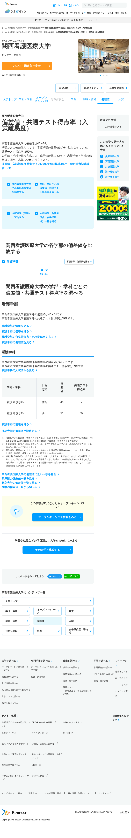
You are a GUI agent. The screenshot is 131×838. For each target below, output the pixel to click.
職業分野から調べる (72, 674)
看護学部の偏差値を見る (78, 261)
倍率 (39, 630)
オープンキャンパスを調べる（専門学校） (46, 668)
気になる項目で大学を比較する (16, 690)
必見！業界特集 (38, 677)
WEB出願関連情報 (11, 75)
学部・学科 (11, 611)
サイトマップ (105, 793)
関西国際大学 (112, 161)
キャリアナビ (38, 733)
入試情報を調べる (10, 683)
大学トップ (11, 601)
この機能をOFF (113, 126)
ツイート (56, 576)
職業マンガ (77, 690)
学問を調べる (101, 660)
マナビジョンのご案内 (12, 793)
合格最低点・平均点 (78, 631)
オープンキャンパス (46, 611)
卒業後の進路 (117, 88)
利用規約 (32, 793)
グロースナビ (38, 776)
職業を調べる (70, 660)
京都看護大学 (112, 166)
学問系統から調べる (103, 667)
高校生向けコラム (10, 703)
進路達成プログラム (11, 765)
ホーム (4, 28)
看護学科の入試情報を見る (18, 370)
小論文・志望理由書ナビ (43, 744)
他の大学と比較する (47, 549)
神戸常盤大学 (112, 171)
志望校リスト (121, 671)
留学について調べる (11, 696)
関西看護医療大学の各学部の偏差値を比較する (21, 188)
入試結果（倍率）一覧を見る (21, 215)
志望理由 (64, 88)
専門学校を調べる (57, 13)
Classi (35, 765)
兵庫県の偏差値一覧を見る (18, 478)
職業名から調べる (71, 667)
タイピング (68, 733)
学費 (71, 611)
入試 (71, 621)
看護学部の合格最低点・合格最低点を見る (28, 336)
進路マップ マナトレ (72, 722)
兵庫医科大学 (112, 156)
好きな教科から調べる (104, 674)
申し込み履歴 (121, 678)
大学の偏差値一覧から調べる (20, 487)
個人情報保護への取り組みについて (94, 812)
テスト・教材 (113, 13)
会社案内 (124, 812)
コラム (124, 13)
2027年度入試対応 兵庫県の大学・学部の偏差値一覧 (36, 32)
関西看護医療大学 (37, 28)
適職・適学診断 (70, 681)
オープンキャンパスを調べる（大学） (15, 668)
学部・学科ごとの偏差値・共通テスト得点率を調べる (49, 188)
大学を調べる (42, 13)
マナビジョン (15, 11)
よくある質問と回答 (52, 793)
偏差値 (40, 621)
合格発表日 (11, 630)
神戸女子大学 (112, 177)
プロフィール (121, 685)
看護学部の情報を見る (15, 325)
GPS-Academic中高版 (42, 722)
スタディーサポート (11, 733)
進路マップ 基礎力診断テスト (15, 744)
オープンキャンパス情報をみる (57, 517)
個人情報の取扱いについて (80, 793)
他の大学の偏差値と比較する (19, 431)
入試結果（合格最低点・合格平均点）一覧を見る (49, 217)
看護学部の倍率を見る (15, 331)
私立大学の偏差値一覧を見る (19, 482)
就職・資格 (11, 621)
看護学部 (12, 261)
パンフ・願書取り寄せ (27, 65)
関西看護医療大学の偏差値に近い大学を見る (29, 474)
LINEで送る (73, 576)
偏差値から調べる (10, 677)
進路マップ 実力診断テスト (14, 754)
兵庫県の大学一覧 (22, 28)
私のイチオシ (91, 88)
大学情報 (11, 28)
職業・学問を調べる (95, 13)
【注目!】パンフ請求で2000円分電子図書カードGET (64, 19)
